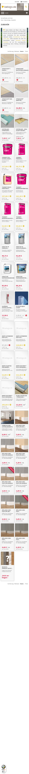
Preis (26, 51)
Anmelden (24, 1)
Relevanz (16, 51)
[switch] (3, 772)
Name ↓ (22, 51)
